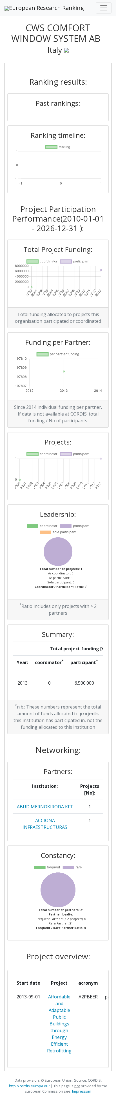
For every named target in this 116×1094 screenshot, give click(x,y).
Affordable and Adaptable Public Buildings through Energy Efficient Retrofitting (59, 1024)
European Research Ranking (46, 8)
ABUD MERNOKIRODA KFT (45, 807)
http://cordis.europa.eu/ (29, 1085)
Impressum (81, 1091)
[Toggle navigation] (103, 7)
